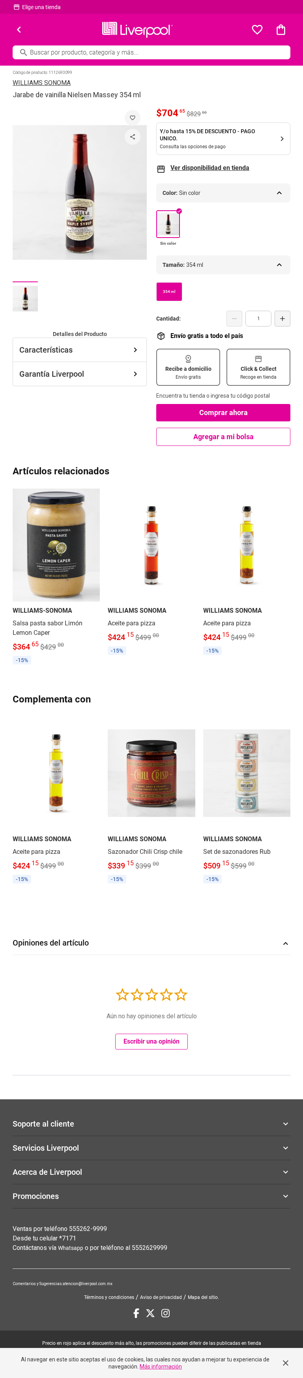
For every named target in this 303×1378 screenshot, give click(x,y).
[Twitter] (150, 1313)
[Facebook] (136, 1313)
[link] (56, 577)
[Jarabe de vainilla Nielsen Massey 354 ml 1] (25, 298)
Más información (161, 1366)
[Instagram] (165, 1313)
